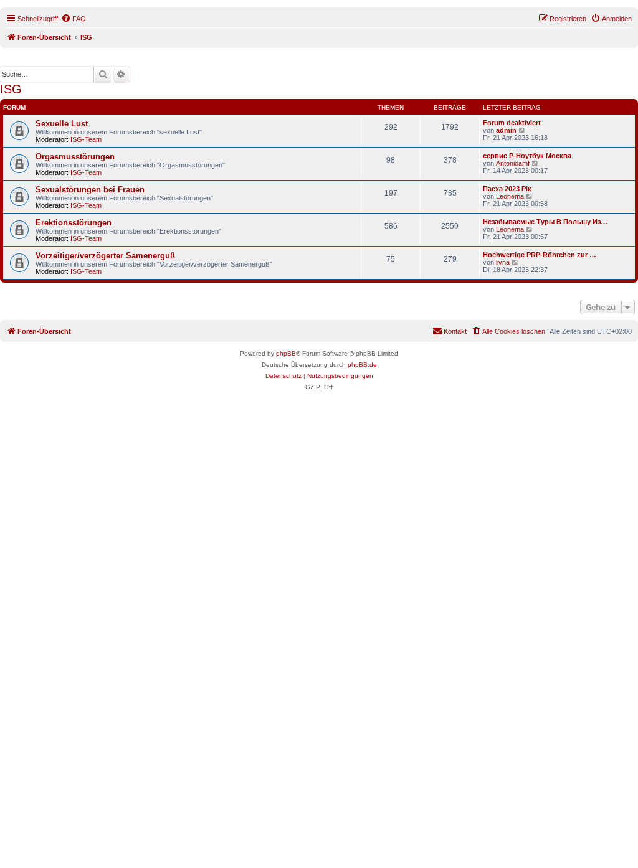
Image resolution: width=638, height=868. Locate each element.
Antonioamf (513, 163)
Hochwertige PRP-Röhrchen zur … (539, 254)
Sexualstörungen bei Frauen (90, 189)
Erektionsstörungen (74, 222)
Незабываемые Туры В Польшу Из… (545, 221)
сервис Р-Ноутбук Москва (527, 155)
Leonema (510, 196)
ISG (11, 89)
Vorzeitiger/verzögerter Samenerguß (105, 255)
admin (506, 130)
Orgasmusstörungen (75, 156)
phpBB (286, 353)
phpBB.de (362, 364)
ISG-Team (86, 139)
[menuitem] (73, 18)
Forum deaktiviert (512, 122)
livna (503, 262)
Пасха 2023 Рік (507, 188)
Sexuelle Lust (62, 123)
